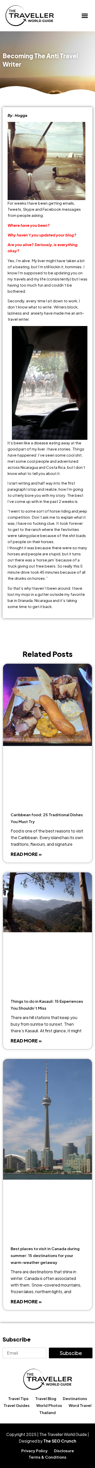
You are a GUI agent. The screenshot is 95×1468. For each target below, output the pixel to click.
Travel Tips (18, 1398)
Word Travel (80, 1405)
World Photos (49, 1405)
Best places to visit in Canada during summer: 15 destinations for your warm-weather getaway (45, 1255)
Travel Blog (45, 1398)
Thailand (47, 1412)
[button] (85, 15)
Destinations (75, 1398)
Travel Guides (17, 1405)
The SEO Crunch (59, 1441)
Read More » (26, 854)
